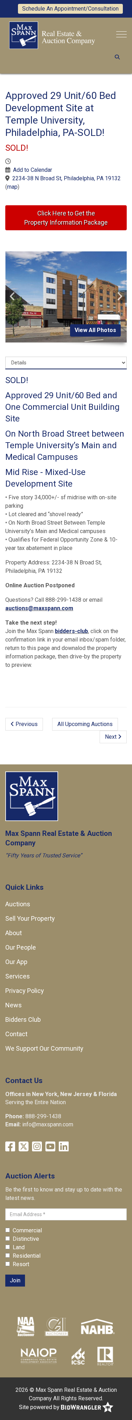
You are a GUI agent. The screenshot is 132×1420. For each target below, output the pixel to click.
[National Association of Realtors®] (105, 1355)
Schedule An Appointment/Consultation (70, 8)
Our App (16, 961)
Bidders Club (23, 1019)
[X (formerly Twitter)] (24, 1146)
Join (15, 1280)
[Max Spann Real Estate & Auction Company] (52, 34)
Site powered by (40, 1407)
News (13, 1005)
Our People (20, 947)
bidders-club (71, 631)
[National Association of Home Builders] (97, 1326)
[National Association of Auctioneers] (25, 1326)
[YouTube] (50, 1146)
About (13, 933)
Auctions (17, 904)
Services (17, 976)
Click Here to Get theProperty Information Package (66, 217)
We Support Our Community (44, 1048)
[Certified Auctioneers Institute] (56, 1326)
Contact (16, 1034)
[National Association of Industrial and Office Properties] (38, 1355)
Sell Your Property (30, 918)
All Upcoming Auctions (85, 724)
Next (111, 736)
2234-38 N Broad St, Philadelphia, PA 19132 (66, 178)
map (12, 186)
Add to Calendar (32, 170)
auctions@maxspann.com (39, 608)
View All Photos (95, 330)
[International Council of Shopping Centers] (78, 1355)
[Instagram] (37, 1146)
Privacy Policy (24, 990)
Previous (26, 724)
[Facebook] (10, 1146)
